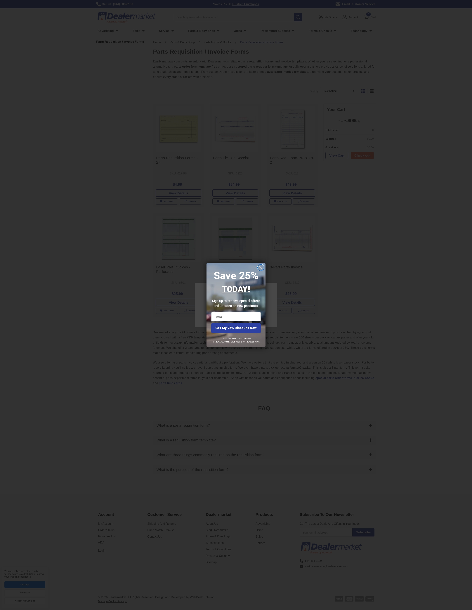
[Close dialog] (261, 267)
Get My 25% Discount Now (236, 328)
